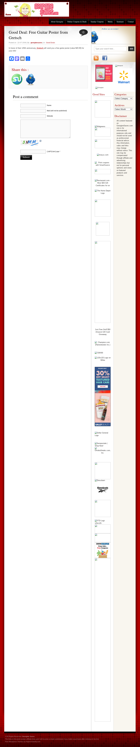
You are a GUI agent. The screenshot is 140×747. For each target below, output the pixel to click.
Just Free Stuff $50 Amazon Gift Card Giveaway (102, 331)
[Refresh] (40, 141)
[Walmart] (123, 85)
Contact (131, 21)
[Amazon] (119, 65)
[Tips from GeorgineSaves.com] (104, 81)
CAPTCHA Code (53, 152)
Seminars (120, 21)
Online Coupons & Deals (77, 21)
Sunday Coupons (97, 21)
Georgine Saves (10, 13)
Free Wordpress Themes (14, 742)
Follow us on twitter (110, 28)
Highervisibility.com (33, 742)
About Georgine (57, 21)
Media (110, 21)
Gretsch (40, 48)
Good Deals (50, 43)
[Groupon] (99, 87)
